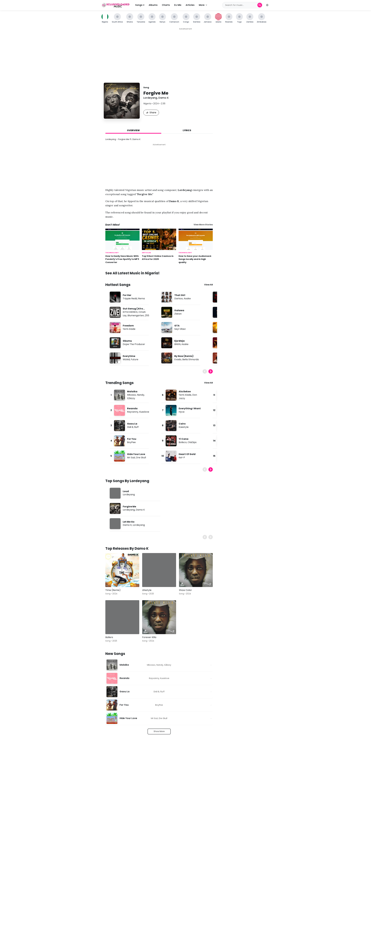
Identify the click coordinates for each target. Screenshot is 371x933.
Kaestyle (184, 427)
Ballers (109, 637)
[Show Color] (196, 570)
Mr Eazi (131, 457)
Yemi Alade (129, 329)
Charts (166, 5)
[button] (267, 5)
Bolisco (183, 442)
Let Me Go (128, 521)
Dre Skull (141, 457)
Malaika (132, 391)
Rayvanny (132, 411)
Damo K (163, 98)
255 (147, 315)
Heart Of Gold (187, 454)
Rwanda (132, 408)
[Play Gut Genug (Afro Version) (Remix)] (115, 312)
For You (131, 439)
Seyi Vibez (180, 329)
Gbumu (127, 341)
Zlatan (178, 313)
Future (134, 359)
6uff (136, 427)
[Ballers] (122, 617)
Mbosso (131, 394)
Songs (139, 5)
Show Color (185, 590)
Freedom (128, 325)
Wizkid (126, 359)
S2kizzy (131, 398)
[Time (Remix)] (122, 570)
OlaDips (192, 442)
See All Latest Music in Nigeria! (132, 273)
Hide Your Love (136, 454)
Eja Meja (179, 341)
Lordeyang (150, 98)
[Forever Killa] (159, 617)
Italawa (179, 310)
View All (208, 284)
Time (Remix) (113, 590)
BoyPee (131, 442)
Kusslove (144, 411)
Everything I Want (190, 408)
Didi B (130, 427)
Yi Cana (183, 439)
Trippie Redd (130, 298)
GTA (177, 325)
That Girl (179, 295)
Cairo (182, 423)
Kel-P (182, 457)
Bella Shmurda (190, 359)
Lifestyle (146, 590)
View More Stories (203, 224)
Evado (177, 359)
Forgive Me (129, 506)
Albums (153, 5)
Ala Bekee (185, 391)
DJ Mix (177, 5)
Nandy (140, 394)
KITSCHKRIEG (130, 312)
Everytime (129, 356)
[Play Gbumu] (115, 342)
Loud (126, 491)
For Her (127, 295)
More (201, 5)
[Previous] (205, 371)
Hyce (181, 411)
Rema (141, 298)
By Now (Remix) (183, 356)
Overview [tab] (133, 130)
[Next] (210, 371)
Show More (159, 731)
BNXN (177, 344)
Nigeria (147, 103)
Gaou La (132, 423)
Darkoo (178, 298)
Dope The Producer (134, 344)
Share (153, 112)
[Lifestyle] (159, 570)
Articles (190, 5)
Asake (187, 298)
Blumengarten (136, 315)
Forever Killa (149, 637)
